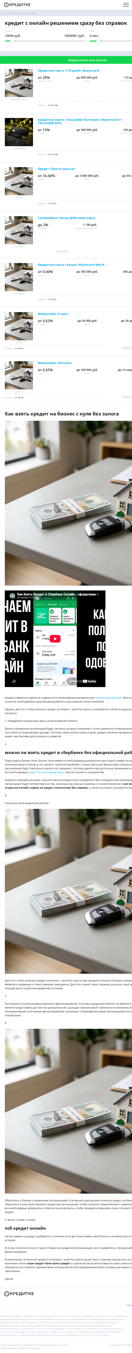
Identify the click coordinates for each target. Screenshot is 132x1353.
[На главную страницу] (17, 5)
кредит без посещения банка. (46, 772)
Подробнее (62, 251)
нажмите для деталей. (108, 697)
